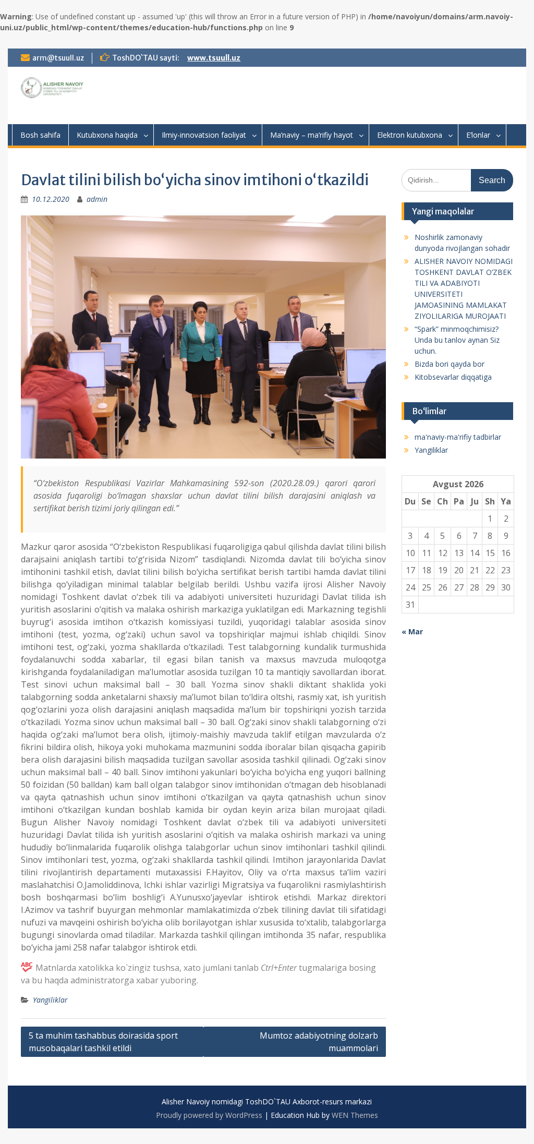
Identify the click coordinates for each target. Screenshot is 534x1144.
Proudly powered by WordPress (209, 1115)
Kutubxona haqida (107, 135)
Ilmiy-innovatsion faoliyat (204, 135)
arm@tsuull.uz (58, 58)
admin (97, 199)
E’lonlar (478, 135)
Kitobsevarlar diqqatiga (453, 377)
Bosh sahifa (40, 135)
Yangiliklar (50, 1000)
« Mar (412, 631)
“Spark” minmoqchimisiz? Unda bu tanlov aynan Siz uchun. (457, 340)
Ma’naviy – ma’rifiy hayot (311, 135)
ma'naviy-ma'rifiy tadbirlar (458, 437)
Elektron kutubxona (409, 135)
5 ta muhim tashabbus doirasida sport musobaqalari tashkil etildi (103, 1042)
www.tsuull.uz (213, 58)
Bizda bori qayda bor (449, 364)
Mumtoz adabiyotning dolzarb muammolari (319, 1042)
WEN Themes (355, 1115)
